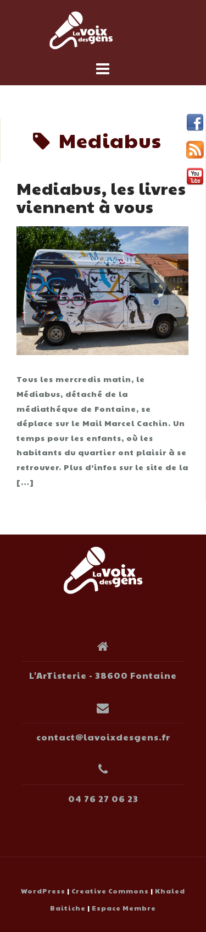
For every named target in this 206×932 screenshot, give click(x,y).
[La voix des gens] (103, 569)
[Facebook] (195, 123)
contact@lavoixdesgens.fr (103, 737)
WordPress (43, 890)
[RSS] (195, 150)
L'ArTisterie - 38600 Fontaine (103, 675)
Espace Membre (124, 907)
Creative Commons (110, 890)
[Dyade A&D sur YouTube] (195, 177)
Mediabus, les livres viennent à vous (101, 197)
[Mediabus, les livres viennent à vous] (102, 289)
